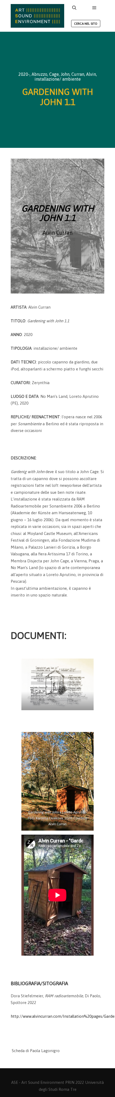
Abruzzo (39, 74)
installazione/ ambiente (57, 79)
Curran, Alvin (83, 74)
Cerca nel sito (85, 24)
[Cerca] (74, 7)
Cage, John (59, 74)
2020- (24, 74)
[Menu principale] (94, 7)
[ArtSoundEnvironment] (37, 16)
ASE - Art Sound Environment (37, 1082)
